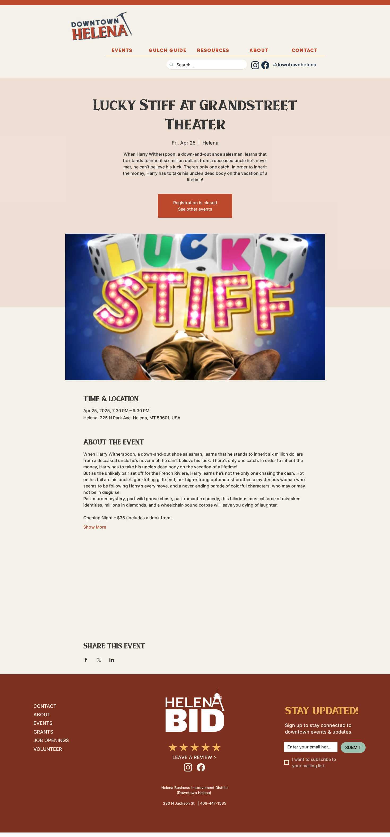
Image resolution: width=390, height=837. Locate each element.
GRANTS (43, 732)
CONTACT (45, 706)
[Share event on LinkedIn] (111, 660)
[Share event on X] (98, 660)
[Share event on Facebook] (85, 660)
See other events (195, 209)
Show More (94, 527)
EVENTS (43, 723)
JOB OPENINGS (51, 740)
